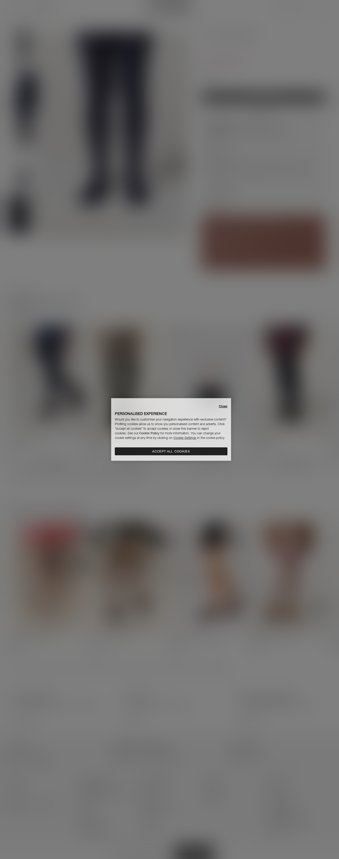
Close (223, 406)
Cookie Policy (149, 433)
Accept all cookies (171, 451)
